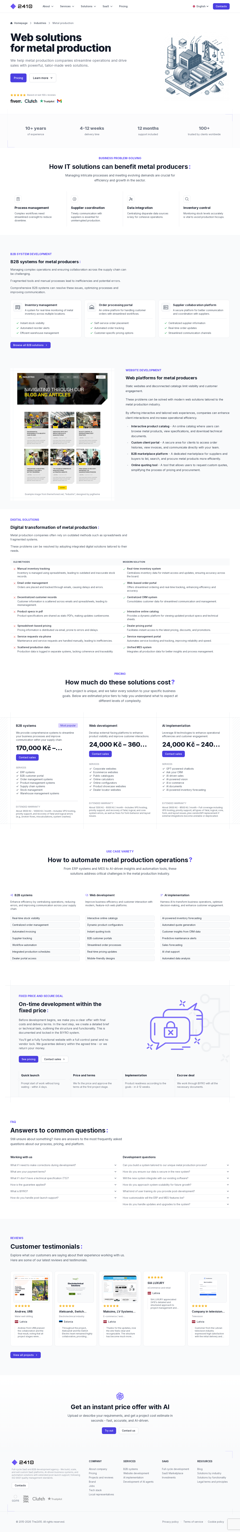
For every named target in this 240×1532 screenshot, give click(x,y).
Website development (136, 1473)
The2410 (37, 1521)
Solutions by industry (209, 1473)
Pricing (18, 78)
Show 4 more (17, 963)
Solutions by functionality (211, 1477)
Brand (92, 1481)
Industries (40, 23)
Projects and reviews (101, 1477)
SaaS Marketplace (172, 1473)
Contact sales (27, 757)
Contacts (221, 6)
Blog (200, 1468)
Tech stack (95, 1490)
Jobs (92, 1485)
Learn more (40, 78)
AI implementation (133, 1477)
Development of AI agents (138, 1481)
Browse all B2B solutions (28, 345)
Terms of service (193, 1521)
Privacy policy (170, 1521)
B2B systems (130, 1468)
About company (98, 1468)
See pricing (28, 1059)
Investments (169, 1477)
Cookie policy (216, 1521)
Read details (21, 1341)
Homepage (21, 23)
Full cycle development (175, 1468)
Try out (109, 1430)
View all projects (23, 1354)
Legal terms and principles (212, 1481)
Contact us (128, 1430)
